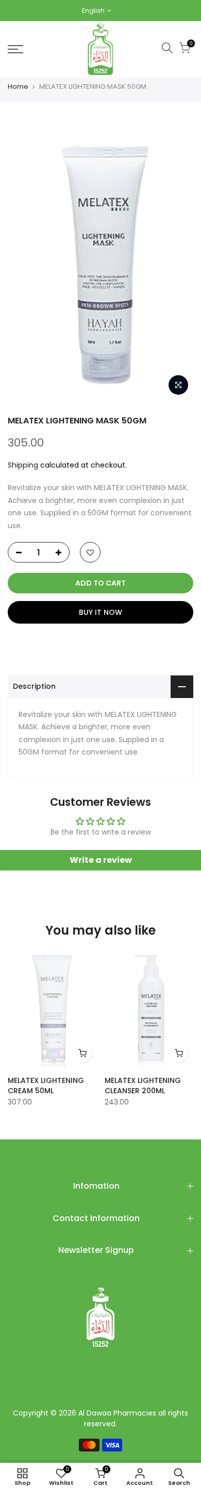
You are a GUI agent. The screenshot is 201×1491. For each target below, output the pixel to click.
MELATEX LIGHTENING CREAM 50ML (46, 1085)
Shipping (23, 465)
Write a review (101, 860)
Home (18, 86)
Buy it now (100, 612)
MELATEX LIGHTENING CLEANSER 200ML (143, 1085)
